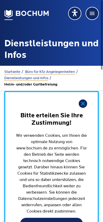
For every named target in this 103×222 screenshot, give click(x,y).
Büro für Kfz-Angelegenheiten (50, 71)
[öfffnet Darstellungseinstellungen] (74, 13)
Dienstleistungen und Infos (26, 78)
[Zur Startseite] (26, 14)
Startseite (12, 71)
